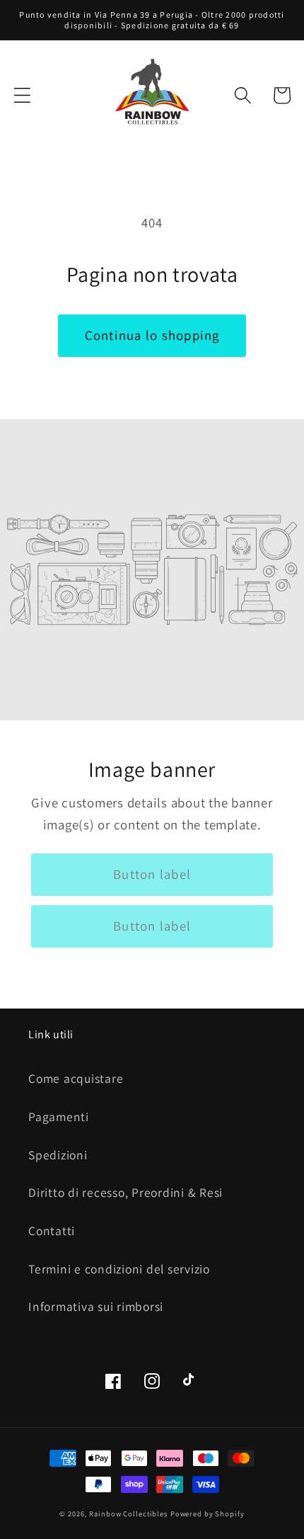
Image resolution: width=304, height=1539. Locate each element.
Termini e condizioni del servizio (119, 1269)
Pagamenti (58, 1116)
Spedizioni (58, 1155)
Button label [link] (152, 873)
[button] (22, 95)
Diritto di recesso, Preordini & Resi (125, 1192)
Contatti (51, 1230)
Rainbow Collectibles (128, 1513)
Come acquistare (75, 1078)
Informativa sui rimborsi (95, 1306)
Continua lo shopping (152, 334)
